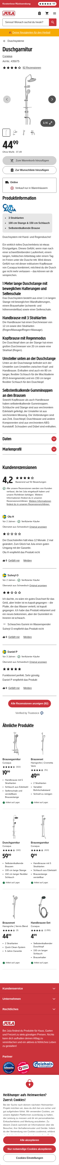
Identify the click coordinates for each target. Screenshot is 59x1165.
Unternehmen (12, 998)
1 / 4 (45, 122)
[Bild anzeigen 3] (24, 132)
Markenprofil (12, 449)
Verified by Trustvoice (27, 713)
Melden (27, 560)
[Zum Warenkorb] (47, 13)
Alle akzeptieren (29, 1140)
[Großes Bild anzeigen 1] (29, 99)
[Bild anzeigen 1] (6, 132)
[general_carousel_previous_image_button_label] (7, 99)
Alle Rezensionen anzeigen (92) (29, 703)
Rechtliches (10, 1009)
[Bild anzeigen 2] (15, 132)
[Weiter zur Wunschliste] (39, 13)
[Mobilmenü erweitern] (54, 13)
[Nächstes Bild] (52, 99)
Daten (7, 438)
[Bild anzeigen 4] (33, 132)
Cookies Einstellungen (29, 1158)
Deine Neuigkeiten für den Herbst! (31, 32)
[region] (29, 1120)
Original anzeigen (38, 526)
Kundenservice (13, 988)
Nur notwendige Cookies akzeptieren (30, 1149)
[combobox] (29, 22)
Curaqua (7, 56)
